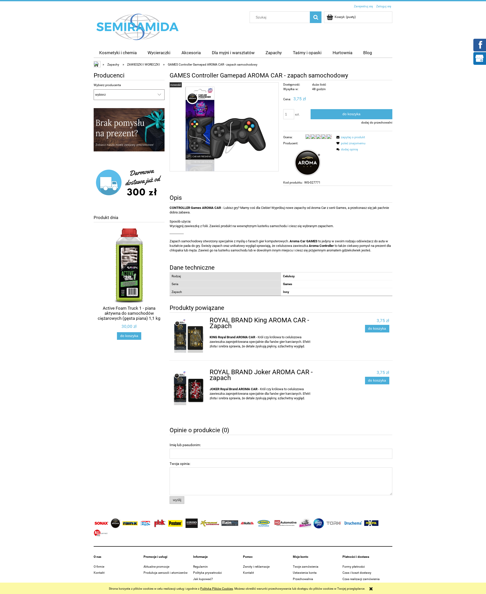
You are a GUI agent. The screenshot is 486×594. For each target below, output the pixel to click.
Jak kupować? (203, 579)
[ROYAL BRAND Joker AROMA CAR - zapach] (189, 387)
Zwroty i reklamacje (256, 566)
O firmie (99, 566)
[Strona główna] (138, 26)
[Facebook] (479, 44)
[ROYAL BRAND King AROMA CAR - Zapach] (189, 335)
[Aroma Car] (307, 163)
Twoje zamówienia (305, 566)
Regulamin (200, 566)
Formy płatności (353, 566)
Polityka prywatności (207, 573)
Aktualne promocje (156, 566)
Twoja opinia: (180, 464)
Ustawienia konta (305, 573)
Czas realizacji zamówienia (361, 579)
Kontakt (99, 573)
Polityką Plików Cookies (216, 588)
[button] (350, 137)
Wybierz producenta (107, 85)
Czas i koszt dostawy (356, 573)
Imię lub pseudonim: (185, 445)
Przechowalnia (303, 579)
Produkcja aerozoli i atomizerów (166, 573)
